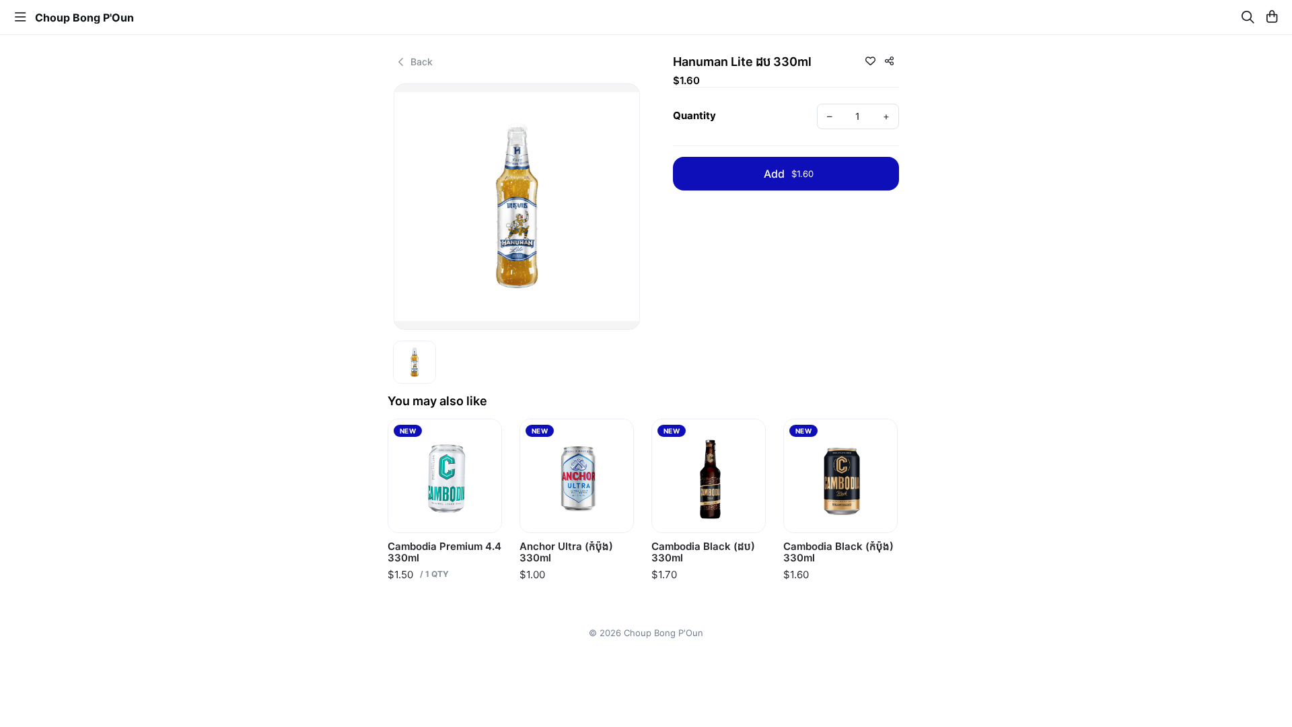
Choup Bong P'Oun (84, 17)
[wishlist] (870, 60)
